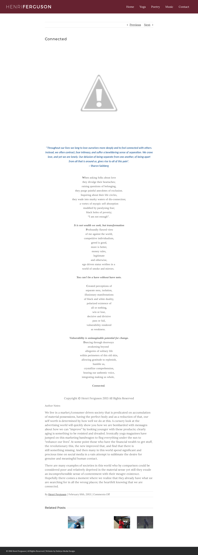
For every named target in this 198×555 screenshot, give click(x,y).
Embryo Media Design (65, 551)
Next (147, 24)
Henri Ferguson (57, 494)
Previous (135, 24)
